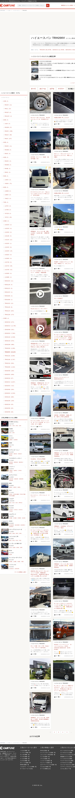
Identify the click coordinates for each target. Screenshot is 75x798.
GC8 (10, 547)
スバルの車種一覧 (24, 758)
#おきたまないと (35, 308)
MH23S (11, 462)
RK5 (10, 533)
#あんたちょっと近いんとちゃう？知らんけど (40, 193)
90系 (19, 561)
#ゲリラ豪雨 (38, 424)
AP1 (10, 432)
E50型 (10, 518)
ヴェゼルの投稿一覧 (45, 766)
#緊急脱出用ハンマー (36, 343)
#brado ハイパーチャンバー (61, 644)
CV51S (11, 511)
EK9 (10, 540)
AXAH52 (23, 525)
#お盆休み (33, 459)
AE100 (10, 453)
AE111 (10, 455)
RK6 (14, 533)
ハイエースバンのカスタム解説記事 (43, 56)
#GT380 (33, 157)
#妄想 (44, 157)
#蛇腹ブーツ (61, 263)
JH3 (17, 425)
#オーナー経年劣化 (40, 647)
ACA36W (17, 525)
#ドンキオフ (44, 308)
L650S (10, 470)
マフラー (61, 88)
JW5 (10, 446)
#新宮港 (56, 415)
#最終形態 (43, 272)
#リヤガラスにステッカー (37, 192)
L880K (10, 439)
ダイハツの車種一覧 (25, 762)
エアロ (52, 88)
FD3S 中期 (22, 494)
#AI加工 (37, 272)
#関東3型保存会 (35, 721)
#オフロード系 (35, 117)
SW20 (10, 487)
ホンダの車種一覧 (24, 754)
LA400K (16, 439)
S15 (16, 502)
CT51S (15, 509)
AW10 (14, 487)
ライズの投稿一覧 (45, 756)
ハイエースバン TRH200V (38, 115)
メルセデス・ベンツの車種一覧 (28, 766)
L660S (15, 470)
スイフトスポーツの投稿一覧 (47, 752)
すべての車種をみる (45, 768)
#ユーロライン (35, 495)
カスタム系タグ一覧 (65, 768)
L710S (10, 472)
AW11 (19, 487)
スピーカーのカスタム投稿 (67, 764)
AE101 (15, 453)
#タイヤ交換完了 (58, 298)
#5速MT (56, 262)
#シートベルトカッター (43, 345)
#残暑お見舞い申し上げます (61, 117)
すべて (33, 88)
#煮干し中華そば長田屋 (63, 416)
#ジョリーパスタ (64, 454)
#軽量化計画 (40, 383)
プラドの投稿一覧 (45, 758)
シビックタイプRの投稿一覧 (47, 754)
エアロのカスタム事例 (66, 762)
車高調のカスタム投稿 (66, 756)
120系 (14, 561)
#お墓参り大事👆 (63, 565)
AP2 (13, 432)
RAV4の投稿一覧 (44, 750)
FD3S (10, 494)
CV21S (20, 509)
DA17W (11, 478)
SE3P (10, 554)
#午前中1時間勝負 (44, 719)
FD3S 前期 (16, 494)
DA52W (16, 478)
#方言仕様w (36, 195)
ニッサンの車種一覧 (25, 752)
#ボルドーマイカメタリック (61, 377)
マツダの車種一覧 (24, 756)
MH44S (11, 463)
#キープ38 (41, 646)
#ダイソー (57, 153)
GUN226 (17, 568)
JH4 (20, 425)
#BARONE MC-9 (58, 379)
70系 (22, 561)
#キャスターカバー (66, 153)
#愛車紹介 (33, 231)
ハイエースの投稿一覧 (46, 760)
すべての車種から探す (20, 572)
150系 (10, 561)
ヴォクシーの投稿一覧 (46, 762)
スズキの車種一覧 (24, 760)
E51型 (14, 518)
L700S (19, 470)
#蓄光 (55, 157)
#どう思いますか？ (43, 384)
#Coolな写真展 (41, 459)
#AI (37, 158)
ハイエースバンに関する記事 (45, 61)
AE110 (19, 453)
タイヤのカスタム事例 (66, 752)
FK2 (20, 540)
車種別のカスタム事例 (67, 5)
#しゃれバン (57, 685)
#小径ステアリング (65, 262)
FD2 (17, 540)
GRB (17, 547)
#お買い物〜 (40, 233)
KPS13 (20, 502)
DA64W (11, 480)
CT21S (11, 509)
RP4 (20, 533)
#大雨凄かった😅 (38, 535)
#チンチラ (68, 263)
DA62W (21, 478)
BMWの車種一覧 (24, 764)
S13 (10, 502)
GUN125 (11, 568)
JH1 (10, 425)
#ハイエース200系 (36, 271)
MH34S (16, 462)
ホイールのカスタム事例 (66, 750)
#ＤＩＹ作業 (34, 646)
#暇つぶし (69, 155)
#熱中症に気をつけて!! (37, 571)
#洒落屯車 (42, 572)
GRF (21, 547)
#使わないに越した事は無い (38, 346)
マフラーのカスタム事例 (66, 760)
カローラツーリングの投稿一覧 (48, 764)
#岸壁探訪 (62, 415)
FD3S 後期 (12, 495)
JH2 (13, 425)
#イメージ (39, 157)
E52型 (19, 518)
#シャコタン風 (41, 231)
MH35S (21, 462)
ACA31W (11, 525)
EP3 (13, 540)
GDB (14, 547)
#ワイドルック (43, 495)
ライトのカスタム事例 (66, 758)
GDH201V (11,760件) (58, 49)
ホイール (43, 88)
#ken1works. (34, 574)
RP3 (17, 533)
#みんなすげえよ (63, 690)
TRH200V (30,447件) (45, 49)
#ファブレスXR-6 (35, 420)
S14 (13, 502)
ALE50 (23, 518)
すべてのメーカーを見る (26, 768)
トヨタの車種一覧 (24, 750)
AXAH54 (11, 526)
